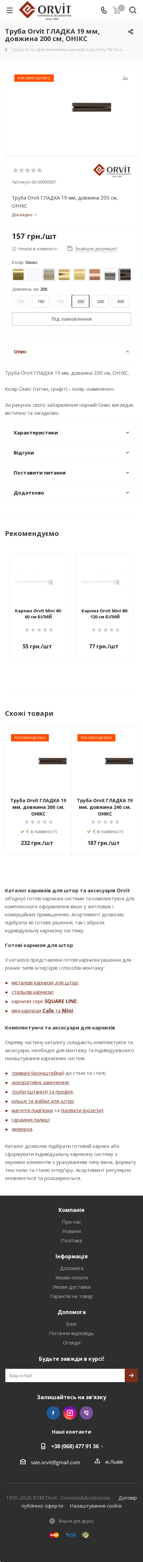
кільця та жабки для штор (42, 1101)
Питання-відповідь (71, 1333)
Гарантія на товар (71, 1296)
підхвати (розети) (82, 1110)
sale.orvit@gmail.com (55, 1462)
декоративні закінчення (40, 1082)
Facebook (53, 1413)
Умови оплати (71, 1277)
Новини (71, 1231)
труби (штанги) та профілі (42, 1091)
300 (120, 301)
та (58, 1010)
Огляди (71, 1342)
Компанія (71, 1210)
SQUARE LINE (60, 1001)
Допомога (71, 1268)
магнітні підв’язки (32, 1110)
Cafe (48, 1010)
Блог (71, 1323)
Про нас (71, 1221)
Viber (86, 1413)
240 (100, 301)
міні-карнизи (27, 1010)
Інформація (72, 1256)
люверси (22, 1129)
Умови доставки (72, 1286)
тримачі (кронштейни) (38, 1072)
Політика (71, 1240)
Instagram (69, 1413)
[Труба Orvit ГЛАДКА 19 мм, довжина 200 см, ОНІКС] (71, 107)
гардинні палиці (30, 1119)
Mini (67, 1010)
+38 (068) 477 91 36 (75, 1446)
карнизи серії (28, 1001)
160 (40, 301)
